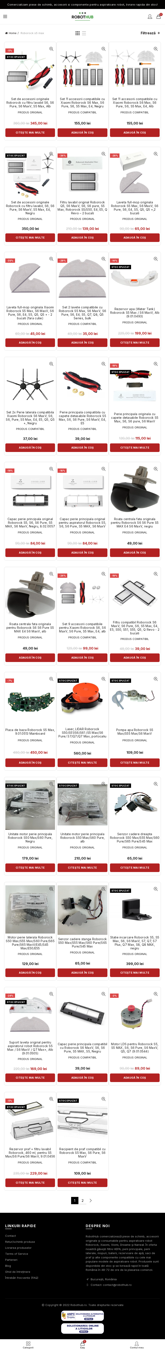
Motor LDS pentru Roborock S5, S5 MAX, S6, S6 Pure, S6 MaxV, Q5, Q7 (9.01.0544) (134, 1047)
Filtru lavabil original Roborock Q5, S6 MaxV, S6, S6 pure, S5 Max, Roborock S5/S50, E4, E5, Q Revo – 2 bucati (82, 208)
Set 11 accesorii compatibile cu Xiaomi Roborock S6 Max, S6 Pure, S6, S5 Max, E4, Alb (134, 102)
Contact (10, 1235)
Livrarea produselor (18, 1247)
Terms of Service (16, 1253)
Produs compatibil (82, 112)
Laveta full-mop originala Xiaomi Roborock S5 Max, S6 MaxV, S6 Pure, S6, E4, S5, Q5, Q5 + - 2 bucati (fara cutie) (30, 313)
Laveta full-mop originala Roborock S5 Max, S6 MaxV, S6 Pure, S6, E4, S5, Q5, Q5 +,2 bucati (134, 208)
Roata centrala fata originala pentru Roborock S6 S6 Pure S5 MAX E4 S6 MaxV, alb (30, 627)
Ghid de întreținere (17, 1271)
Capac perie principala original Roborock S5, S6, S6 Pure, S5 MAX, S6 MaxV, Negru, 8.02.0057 (30, 522)
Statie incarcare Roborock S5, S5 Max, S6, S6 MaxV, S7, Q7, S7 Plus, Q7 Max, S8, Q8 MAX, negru (134, 943)
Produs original (30, 112)
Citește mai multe (30, 132)
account (150, 16)
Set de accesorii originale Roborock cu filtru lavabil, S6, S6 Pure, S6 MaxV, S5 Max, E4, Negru (30, 208)
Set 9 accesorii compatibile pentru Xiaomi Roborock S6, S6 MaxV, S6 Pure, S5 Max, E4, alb (82, 627)
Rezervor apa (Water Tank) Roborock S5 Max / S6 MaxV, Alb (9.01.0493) (134, 312)
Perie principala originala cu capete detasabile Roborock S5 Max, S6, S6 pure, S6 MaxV (134, 417)
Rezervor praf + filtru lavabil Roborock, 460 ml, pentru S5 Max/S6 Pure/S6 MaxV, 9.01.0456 (30, 1152)
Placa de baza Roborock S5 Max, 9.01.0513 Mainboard (30, 731)
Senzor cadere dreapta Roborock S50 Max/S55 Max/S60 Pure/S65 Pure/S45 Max (134, 837)
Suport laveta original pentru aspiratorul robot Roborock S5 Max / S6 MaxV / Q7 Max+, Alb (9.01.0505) (30, 1048)
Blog (8, 1265)
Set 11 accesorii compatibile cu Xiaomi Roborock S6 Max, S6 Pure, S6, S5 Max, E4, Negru (82, 102)
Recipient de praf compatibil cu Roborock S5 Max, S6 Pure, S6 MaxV (82, 1152)
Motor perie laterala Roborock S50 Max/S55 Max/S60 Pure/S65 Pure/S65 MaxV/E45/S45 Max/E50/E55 (30, 943)
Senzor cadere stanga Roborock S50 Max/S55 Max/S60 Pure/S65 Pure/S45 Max (82, 942)
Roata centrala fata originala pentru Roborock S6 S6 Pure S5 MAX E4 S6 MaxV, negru (135, 522)
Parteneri (11, 1259)
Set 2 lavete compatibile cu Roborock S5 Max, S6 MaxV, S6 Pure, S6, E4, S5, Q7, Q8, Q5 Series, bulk (82, 313)
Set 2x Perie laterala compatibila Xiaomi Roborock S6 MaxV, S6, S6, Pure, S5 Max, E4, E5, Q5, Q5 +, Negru (30, 418)
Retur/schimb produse (20, 1241)
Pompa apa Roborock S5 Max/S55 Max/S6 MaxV (134, 731)
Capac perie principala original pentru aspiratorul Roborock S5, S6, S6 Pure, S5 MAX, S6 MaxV (82, 522)
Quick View (51, 49)
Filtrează (148, 33)
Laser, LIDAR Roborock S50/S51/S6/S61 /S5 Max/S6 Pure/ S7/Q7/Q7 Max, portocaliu (82, 732)
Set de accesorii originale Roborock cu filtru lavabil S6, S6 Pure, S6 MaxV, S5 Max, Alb (30, 102)
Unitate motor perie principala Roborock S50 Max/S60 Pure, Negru (30, 837)
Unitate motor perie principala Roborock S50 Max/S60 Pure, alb (82, 837)
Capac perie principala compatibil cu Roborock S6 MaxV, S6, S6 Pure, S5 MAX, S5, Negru (82, 1047)
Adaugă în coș (82, 132)
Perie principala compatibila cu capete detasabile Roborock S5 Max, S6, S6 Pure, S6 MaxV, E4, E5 (82, 418)
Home (13, 33)
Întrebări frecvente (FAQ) (21, 1277)
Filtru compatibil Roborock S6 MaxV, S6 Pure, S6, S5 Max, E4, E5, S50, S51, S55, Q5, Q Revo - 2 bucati (134, 628)
